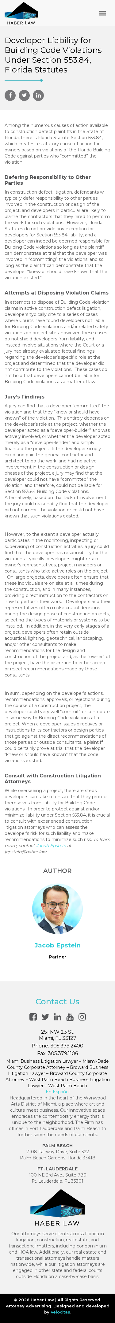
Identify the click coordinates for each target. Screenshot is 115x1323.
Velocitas (60, 1312)
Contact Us (57, 1001)
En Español (58, 1092)
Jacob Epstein (51, 845)
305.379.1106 (63, 1053)
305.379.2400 (66, 1046)
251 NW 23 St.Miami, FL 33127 (57, 1035)
